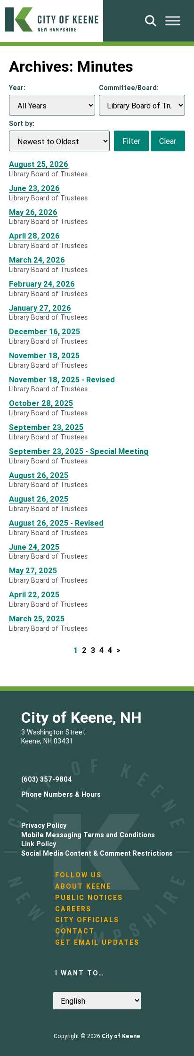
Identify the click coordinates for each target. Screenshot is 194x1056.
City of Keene (121, 1036)
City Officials (87, 920)
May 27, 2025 (33, 570)
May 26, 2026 (33, 212)
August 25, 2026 (38, 164)
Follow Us (78, 875)
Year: (17, 87)
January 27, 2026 (40, 308)
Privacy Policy (43, 825)
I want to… (79, 973)
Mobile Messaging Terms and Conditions (88, 835)
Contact (75, 931)
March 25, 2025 (37, 618)
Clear (167, 141)
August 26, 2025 (38, 475)
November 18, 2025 (44, 355)
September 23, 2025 (46, 427)
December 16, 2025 (44, 331)
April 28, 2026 (34, 236)
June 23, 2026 (34, 188)
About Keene (83, 886)
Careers (73, 909)
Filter (131, 141)
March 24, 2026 (37, 260)
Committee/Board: (129, 87)
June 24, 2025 (34, 547)
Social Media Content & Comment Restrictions (97, 853)
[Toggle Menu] (172, 20)
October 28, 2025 (41, 403)
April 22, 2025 (34, 594)
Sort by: (21, 123)
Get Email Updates (97, 942)
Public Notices (89, 897)
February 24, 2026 (42, 284)
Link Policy (38, 844)
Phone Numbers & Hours (61, 794)
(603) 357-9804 (46, 779)
